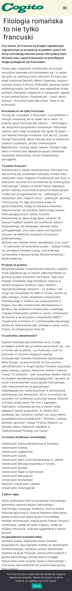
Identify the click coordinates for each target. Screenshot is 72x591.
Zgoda (36, 586)
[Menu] (65, 7)
